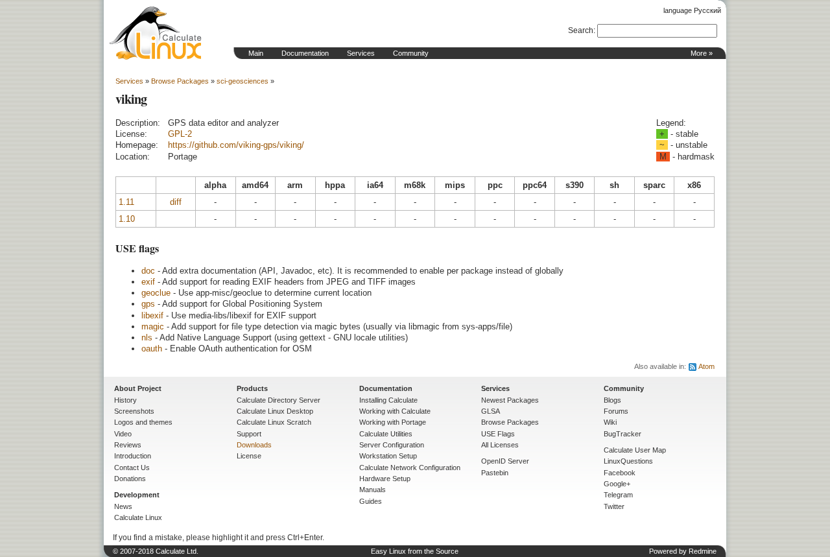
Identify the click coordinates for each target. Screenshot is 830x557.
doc (148, 271)
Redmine (703, 551)
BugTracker (622, 434)
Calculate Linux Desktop (275, 411)
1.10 (127, 219)
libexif (152, 315)
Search (580, 30)
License (249, 456)
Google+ (617, 484)
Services (361, 53)
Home (156, 33)
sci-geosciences (242, 81)
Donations (130, 478)
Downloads (254, 445)
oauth (151, 348)
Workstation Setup (388, 456)
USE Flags (498, 434)
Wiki (610, 422)
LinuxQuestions (628, 461)
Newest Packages (510, 400)
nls (146, 337)
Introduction (132, 456)
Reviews (127, 445)
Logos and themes (143, 422)
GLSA (490, 411)
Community (411, 53)
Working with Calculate (395, 411)
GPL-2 (180, 134)
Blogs (612, 400)
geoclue (156, 293)
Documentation (305, 53)
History (125, 400)
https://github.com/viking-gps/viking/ (236, 145)
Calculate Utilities (385, 434)
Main (255, 53)
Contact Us (132, 467)
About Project (137, 388)
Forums (616, 411)
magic (152, 326)
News (123, 506)
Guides (370, 501)
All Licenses (500, 445)
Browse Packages (180, 81)
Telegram (618, 495)
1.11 (126, 202)
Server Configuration (391, 445)
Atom (706, 366)
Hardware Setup (384, 478)
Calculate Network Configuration (409, 467)
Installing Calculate (388, 400)
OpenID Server (505, 461)
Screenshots (134, 411)
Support (249, 434)
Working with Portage (392, 422)
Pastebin (494, 473)
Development (137, 495)
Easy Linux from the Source (414, 551)
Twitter (614, 506)
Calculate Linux (138, 517)
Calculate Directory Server (278, 400)
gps (148, 304)
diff (176, 202)
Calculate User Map (635, 450)
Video (123, 434)
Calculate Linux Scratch (274, 422)
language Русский (692, 10)
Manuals (372, 489)
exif (148, 282)
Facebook (619, 473)
